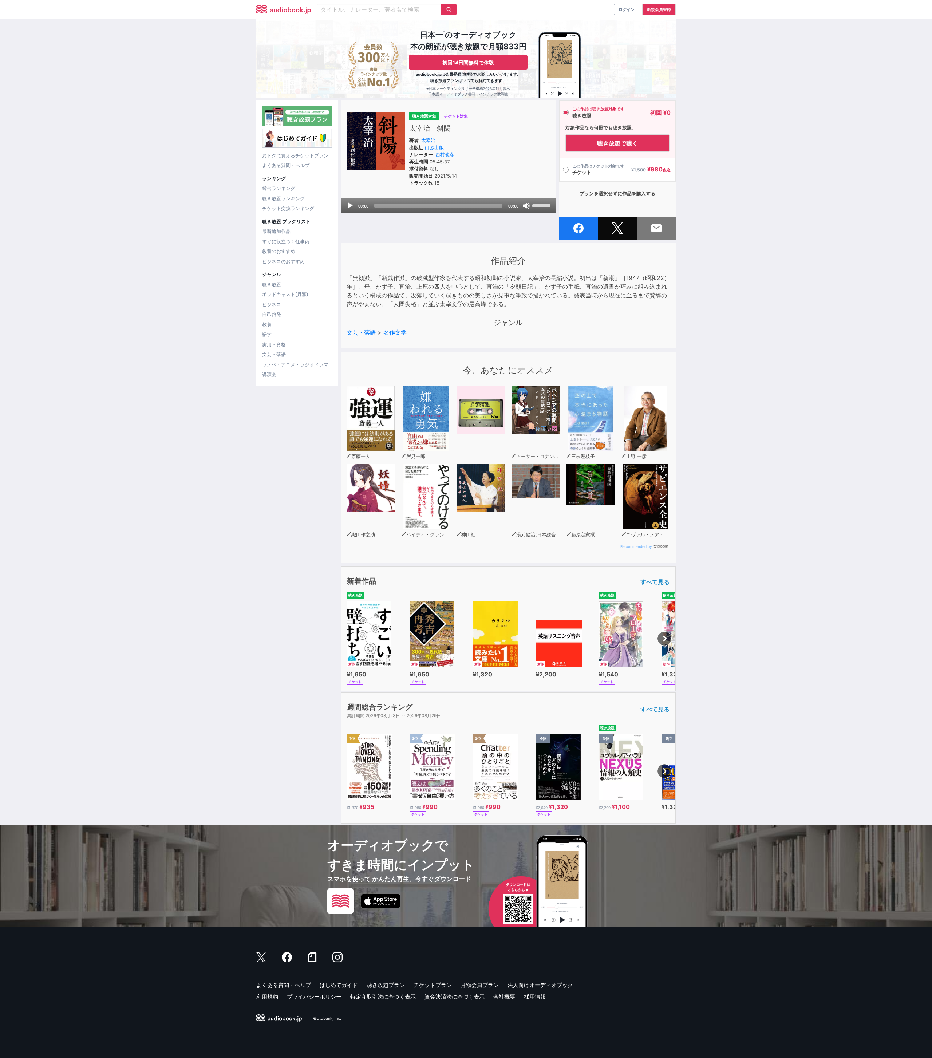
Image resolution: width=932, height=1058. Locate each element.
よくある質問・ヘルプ (285, 165)
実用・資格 (274, 344)
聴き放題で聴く (617, 143)
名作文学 (395, 332)
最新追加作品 (276, 231)
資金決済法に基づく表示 (454, 996)
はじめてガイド (339, 985)
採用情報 (535, 996)
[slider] (542, 205)
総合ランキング (278, 188)
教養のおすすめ (278, 251)
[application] (448, 205)
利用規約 (267, 996)
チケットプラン (433, 985)
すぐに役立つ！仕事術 (285, 241)
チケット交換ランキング (288, 208)
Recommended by (636, 546)
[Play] (350, 205)
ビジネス (271, 304)
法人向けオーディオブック (540, 985)
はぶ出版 (434, 147)
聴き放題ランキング (283, 198)
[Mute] (526, 205)
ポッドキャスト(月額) (285, 294)
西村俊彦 (444, 154)
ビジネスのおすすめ (283, 261)
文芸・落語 (274, 354)
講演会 (269, 374)
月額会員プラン (480, 985)
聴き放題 (271, 284)
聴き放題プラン (386, 985)
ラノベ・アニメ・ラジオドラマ (295, 364)
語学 (267, 334)
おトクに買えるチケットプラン (295, 155)
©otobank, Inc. (327, 1018)
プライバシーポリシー (314, 996)
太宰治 (428, 140)
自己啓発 (271, 314)
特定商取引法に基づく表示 (383, 996)
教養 (267, 324)
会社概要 (504, 996)
